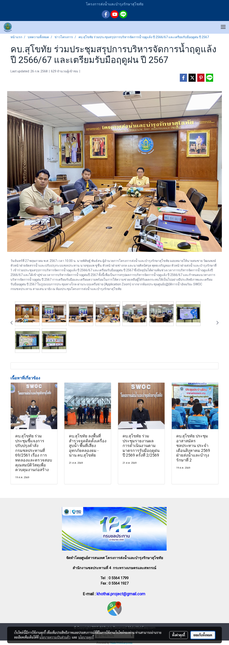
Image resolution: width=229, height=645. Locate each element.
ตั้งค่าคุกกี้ (178, 635)
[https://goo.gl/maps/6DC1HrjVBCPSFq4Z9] (114, 608)
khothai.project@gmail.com (121, 593)
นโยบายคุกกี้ (86, 637)
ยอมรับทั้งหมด (202, 635)
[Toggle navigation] (223, 27)
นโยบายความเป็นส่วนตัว (54, 637)
